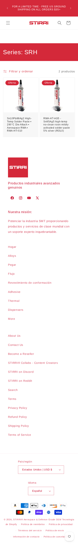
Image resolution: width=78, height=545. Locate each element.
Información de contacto (26, 536)
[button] (8, 23)
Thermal (13, 300)
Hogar (12, 246)
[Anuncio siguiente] (70, 8)
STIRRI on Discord (21, 371)
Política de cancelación (56, 536)
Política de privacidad (60, 524)
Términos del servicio (30, 530)
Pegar (12, 264)
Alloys (12, 255)
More (11, 318)
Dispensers (15, 309)
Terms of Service (19, 434)
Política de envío (55, 530)
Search (13, 390)
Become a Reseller (21, 353)
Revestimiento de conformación (29, 282)
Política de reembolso (33, 524)
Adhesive (14, 291)
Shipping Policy (18, 425)
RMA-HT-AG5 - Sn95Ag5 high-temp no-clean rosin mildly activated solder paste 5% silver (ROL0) (56, 124)
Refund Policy (17, 416)
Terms (12, 398)
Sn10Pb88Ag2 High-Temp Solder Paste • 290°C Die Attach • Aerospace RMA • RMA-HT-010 (19, 124)
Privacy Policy (17, 407)
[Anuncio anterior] (7, 8)
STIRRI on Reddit (20, 380)
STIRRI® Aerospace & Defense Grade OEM (37, 519)
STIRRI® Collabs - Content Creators (33, 362)
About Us (14, 335)
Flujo (11, 273)
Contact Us (15, 344)
